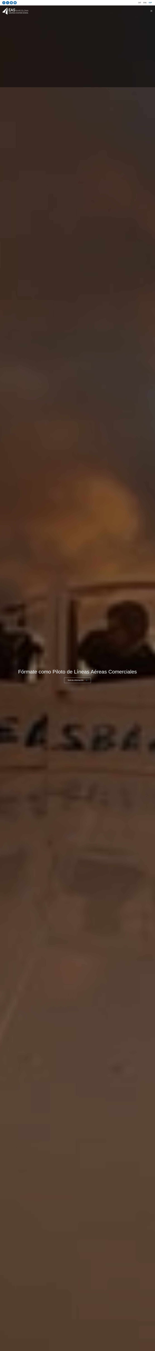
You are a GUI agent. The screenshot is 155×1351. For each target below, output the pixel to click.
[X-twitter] (7, 2)
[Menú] (151, 11)
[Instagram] (3, 2)
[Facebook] (15, 2)
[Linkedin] (11, 2)
